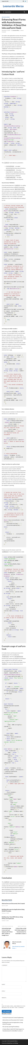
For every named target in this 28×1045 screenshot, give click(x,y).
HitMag (16, 1043)
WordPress (9, 1043)
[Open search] (24, 12)
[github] (23, 1)
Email (4, 991)
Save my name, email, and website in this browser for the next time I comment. (13, 1006)
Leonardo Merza (13, 6)
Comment (5, 965)
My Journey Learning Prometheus (11, 1026)
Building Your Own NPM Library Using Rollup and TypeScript (12, 917)
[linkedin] (25, 1)
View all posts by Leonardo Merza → (18, 947)
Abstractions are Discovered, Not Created (13, 903)
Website (4, 997)
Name (4, 984)
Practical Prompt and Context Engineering (13, 1017)
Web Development (6, 17)
